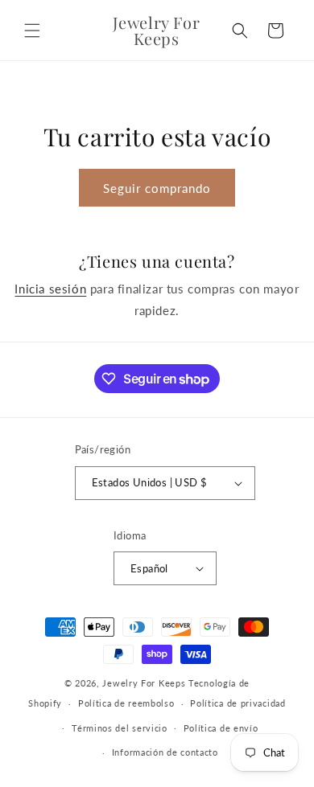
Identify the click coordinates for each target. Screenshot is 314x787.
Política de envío (221, 728)
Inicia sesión (50, 288)
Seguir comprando (157, 188)
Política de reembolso (126, 703)
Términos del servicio (119, 728)
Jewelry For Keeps (143, 683)
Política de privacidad (237, 703)
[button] (32, 30)
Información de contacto (165, 752)
